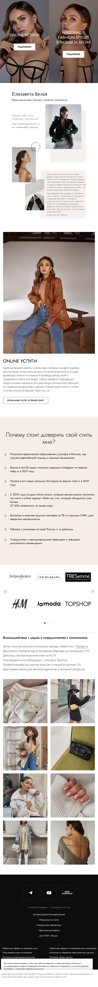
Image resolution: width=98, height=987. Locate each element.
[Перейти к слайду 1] (44, 622)
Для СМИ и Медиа (48, 935)
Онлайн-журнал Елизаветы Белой (49, 914)
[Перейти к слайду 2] (47, 622)
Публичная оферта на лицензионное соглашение (72, 948)
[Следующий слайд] (92, 591)
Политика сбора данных (61, 957)
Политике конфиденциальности (30, 969)
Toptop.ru (82, 646)
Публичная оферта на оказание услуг (20, 948)
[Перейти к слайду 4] (53, 622)
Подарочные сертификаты (49, 925)
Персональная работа (49, 930)
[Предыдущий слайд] (5, 591)
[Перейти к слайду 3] (50, 622)
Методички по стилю (49, 919)
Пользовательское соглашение (17, 952)
